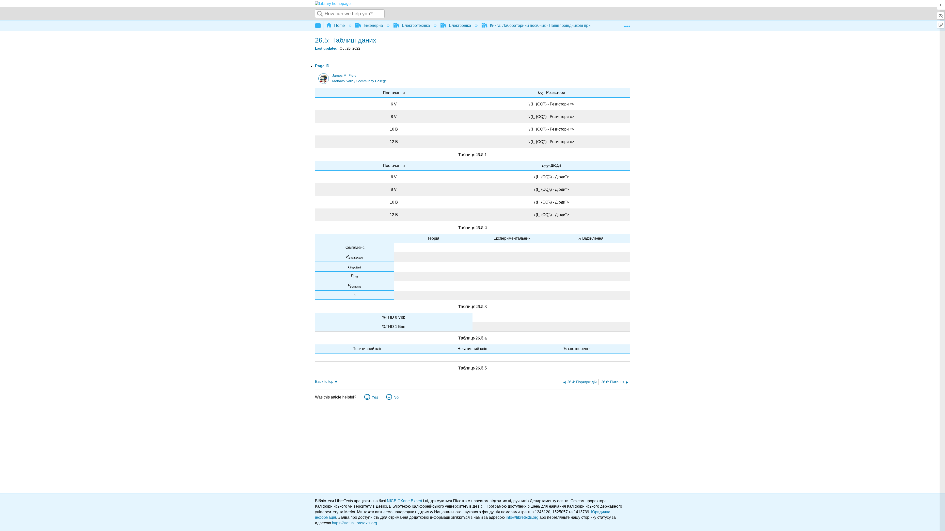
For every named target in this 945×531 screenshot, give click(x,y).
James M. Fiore (344, 75)
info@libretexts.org (522, 517)
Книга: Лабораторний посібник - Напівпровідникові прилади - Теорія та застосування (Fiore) (574, 25)
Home (339, 25)
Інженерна (373, 25)
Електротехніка (416, 25)
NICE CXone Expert (405, 501)
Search (320, 14)
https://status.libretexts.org (354, 523)
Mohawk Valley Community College (359, 81)
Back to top (324, 381)
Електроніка (460, 25)
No (396, 397)
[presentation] (540, 92)
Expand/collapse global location (627, 24)
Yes (375, 397)
